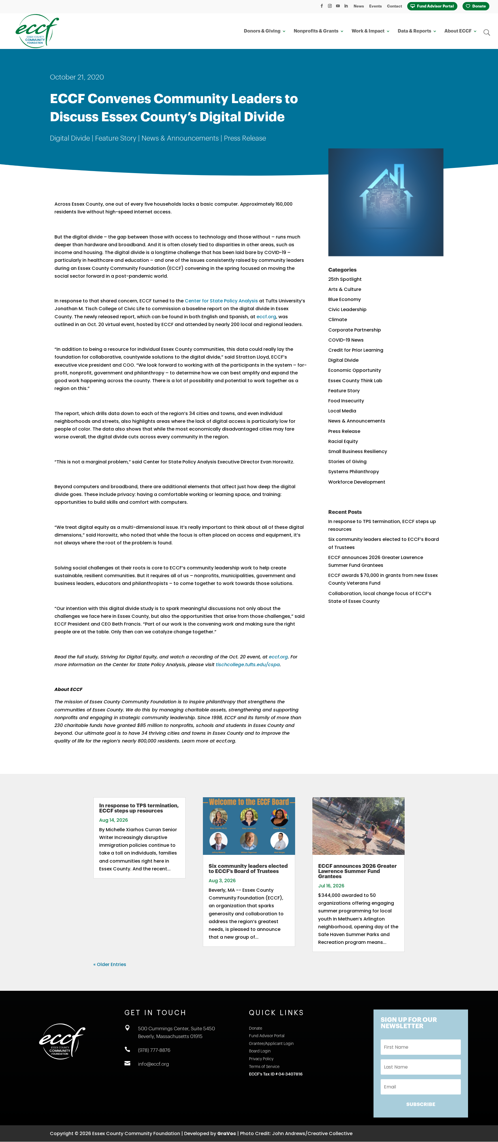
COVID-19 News (346, 340)
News (359, 6)
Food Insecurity (346, 400)
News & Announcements (180, 138)
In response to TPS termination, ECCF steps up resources (139, 808)
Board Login (260, 1051)
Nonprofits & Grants (316, 31)
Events (375, 6)
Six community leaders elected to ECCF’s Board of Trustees (248, 868)
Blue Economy (344, 299)
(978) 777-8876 (154, 1050)
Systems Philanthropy (353, 471)
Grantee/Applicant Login (271, 1044)
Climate (337, 319)
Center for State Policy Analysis (221, 301)
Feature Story (115, 138)
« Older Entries (109, 964)
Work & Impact (368, 31)
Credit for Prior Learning (355, 350)
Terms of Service (264, 1067)
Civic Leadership (347, 309)
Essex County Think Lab (355, 380)
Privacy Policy (261, 1059)
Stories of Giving (347, 461)
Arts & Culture (344, 289)
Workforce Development (356, 482)
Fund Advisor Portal (435, 6)
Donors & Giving (262, 31)
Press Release (245, 138)
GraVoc (226, 1133)
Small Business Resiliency (357, 451)
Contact (394, 6)
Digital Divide (70, 138)
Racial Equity (343, 441)
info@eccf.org (153, 1064)
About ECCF (457, 31)
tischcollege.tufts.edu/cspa (248, 664)
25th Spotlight (345, 279)
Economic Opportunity (354, 370)
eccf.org (266, 316)
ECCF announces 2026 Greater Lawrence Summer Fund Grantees (357, 871)
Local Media (342, 411)
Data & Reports (414, 31)
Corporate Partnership (354, 330)
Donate (479, 6)
